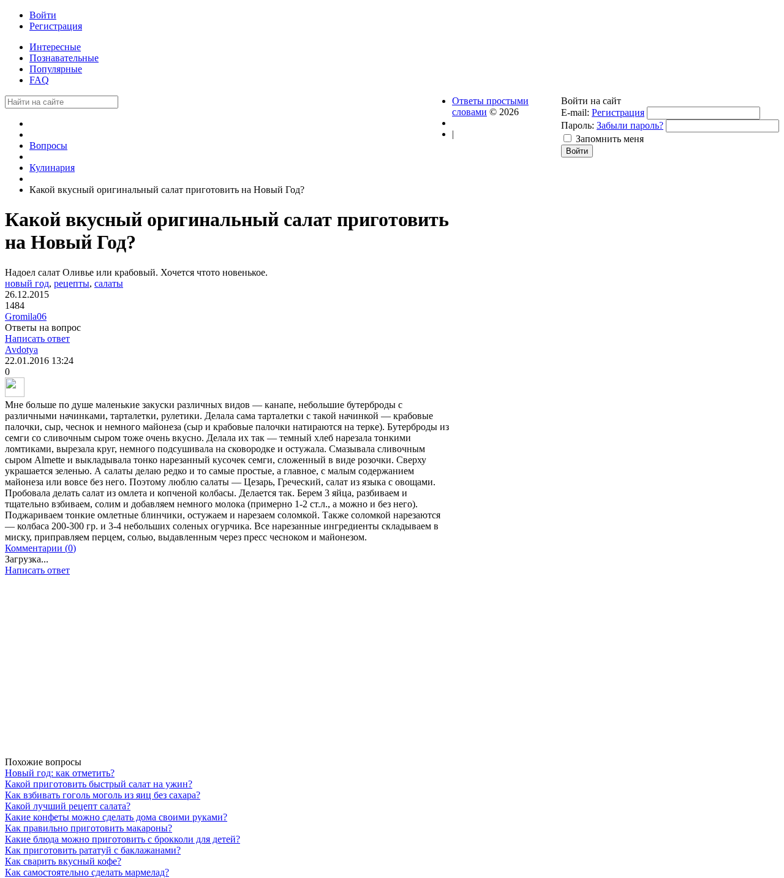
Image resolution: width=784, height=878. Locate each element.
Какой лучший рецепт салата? (67, 806)
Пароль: (577, 125)
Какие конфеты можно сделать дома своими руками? (116, 817)
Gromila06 (26, 316)
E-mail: (575, 112)
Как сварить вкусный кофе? (63, 861)
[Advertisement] (228, 671)
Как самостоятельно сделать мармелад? (87, 872)
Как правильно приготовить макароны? (88, 828)
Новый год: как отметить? (60, 773)
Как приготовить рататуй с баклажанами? (93, 850)
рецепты (71, 283)
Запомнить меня (610, 139)
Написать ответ (37, 338)
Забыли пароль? (630, 125)
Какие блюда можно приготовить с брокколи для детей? (122, 839)
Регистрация (618, 112)
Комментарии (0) (40, 548)
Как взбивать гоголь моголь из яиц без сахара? (102, 795)
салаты (108, 283)
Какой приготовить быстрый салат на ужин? (98, 784)
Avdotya (21, 349)
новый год (27, 283)
